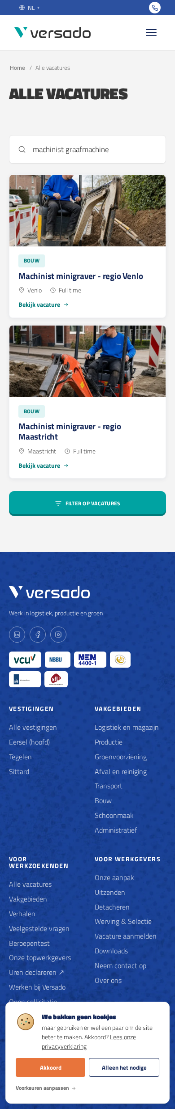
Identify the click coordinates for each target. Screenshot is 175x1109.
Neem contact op (120, 965)
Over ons (108, 980)
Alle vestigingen (33, 727)
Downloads (111, 950)
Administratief (116, 830)
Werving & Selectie (123, 921)
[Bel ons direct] (155, 7)
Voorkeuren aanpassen (42, 1088)
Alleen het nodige (124, 1067)
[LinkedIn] (17, 634)
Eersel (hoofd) (29, 742)
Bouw (103, 800)
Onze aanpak (114, 877)
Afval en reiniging (121, 771)
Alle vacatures (30, 884)
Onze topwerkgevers (40, 957)
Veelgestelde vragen (39, 928)
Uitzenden (110, 892)
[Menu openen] (151, 32)
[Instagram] (58, 634)
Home (17, 67)
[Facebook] (38, 634)
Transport (108, 785)
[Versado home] (52, 32)
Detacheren (112, 907)
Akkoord (50, 1067)
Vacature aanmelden (126, 936)
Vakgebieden (28, 898)
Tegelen (20, 756)
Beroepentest (29, 943)
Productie (108, 742)
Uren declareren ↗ (36, 972)
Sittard (19, 771)
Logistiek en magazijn (127, 727)
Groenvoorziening (121, 756)
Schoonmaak (114, 815)
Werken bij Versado (37, 987)
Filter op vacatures (93, 503)
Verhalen (22, 913)
